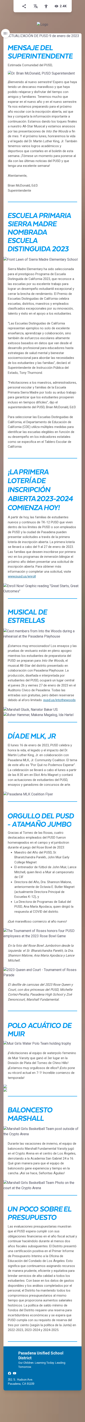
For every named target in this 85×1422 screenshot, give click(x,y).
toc (5, 33)
